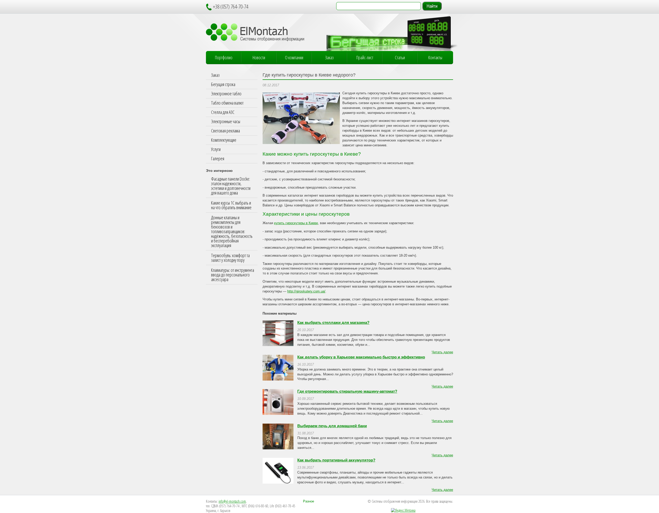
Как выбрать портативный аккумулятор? (336, 460)
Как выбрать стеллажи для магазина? (333, 323)
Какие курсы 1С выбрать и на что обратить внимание (231, 205)
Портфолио (223, 57)
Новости (259, 57)
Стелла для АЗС (223, 112)
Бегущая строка (223, 84)
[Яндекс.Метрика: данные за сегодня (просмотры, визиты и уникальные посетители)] (403, 510)
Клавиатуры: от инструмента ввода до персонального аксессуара (232, 274)
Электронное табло (226, 93)
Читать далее (442, 352)
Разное (308, 501)
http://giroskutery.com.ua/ (306, 291)
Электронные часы (225, 121)
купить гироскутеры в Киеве (296, 223)
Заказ (329, 57)
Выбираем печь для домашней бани (332, 426)
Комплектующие (223, 140)
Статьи (400, 57)
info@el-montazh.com (232, 501)
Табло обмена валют (227, 103)
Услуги (216, 149)
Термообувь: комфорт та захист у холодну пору (230, 257)
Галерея (217, 158)
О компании (294, 57)
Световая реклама (225, 131)
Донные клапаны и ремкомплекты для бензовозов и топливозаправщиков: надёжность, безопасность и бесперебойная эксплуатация (232, 231)
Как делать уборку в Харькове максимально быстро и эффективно (361, 357)
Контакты (435, 57)
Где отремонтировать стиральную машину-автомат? (347, 391)
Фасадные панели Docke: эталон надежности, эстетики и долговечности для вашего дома (230, 186)
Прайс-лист (364, 57)
